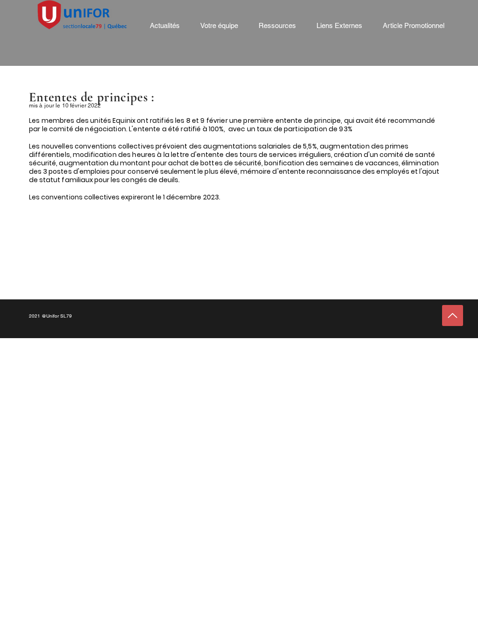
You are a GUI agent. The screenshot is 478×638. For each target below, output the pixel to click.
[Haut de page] (452, 315)
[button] (219, 26)
